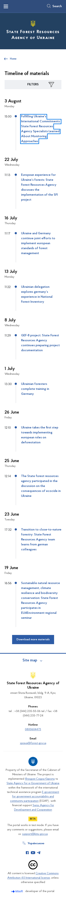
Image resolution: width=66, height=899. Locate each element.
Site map (30, 660)
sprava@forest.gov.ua (33, 743)
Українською (36, 843)
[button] (33, 84)
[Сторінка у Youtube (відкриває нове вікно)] (33, 852)
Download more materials (33, 639)
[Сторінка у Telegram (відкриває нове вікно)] (38, 852)
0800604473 (33, 729)
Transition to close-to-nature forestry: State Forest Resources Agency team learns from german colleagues (41, 539)
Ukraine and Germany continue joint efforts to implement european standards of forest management (38, 243)
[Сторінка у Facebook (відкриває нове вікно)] (27, 852)
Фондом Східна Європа (40, 778)
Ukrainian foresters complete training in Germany (35, 389)
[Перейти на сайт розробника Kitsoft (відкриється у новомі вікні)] (17, 891)
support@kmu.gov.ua (35, 834)
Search (57, 6)
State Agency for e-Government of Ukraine (33, 783)
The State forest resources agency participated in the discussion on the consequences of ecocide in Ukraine (41, 486)
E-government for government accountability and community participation (34, 796)
